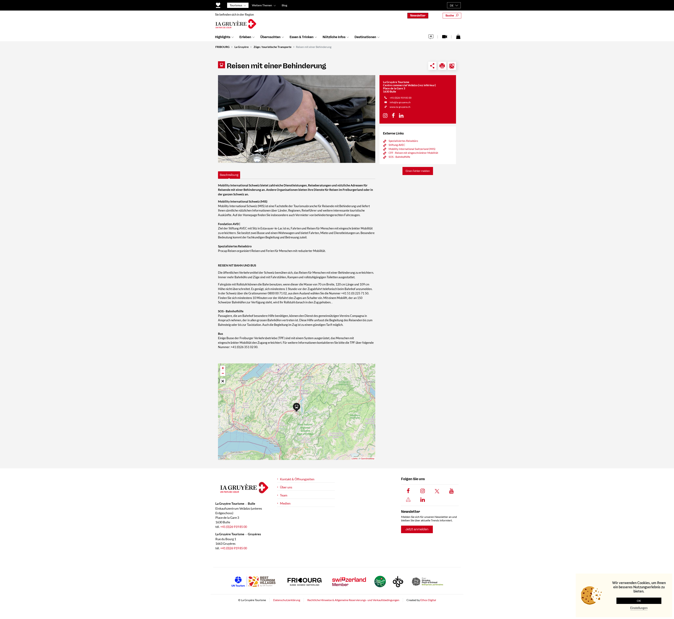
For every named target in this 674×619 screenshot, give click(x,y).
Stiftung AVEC (397, 144)
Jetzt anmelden (416, 529)
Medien (285, 503)
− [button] (223, 373)
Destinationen (365, 37)
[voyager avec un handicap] (296, 119)
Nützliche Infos (334, 37)
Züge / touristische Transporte (273, 46)
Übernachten (270, 37)
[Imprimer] (442, 66)
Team (283, 495)
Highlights (222, 37)
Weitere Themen (262, 5)
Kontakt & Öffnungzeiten (297, 479)
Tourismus (236, 5)
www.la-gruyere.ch (400, 106)
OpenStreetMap (367, 458)
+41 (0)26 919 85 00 (400, 97)
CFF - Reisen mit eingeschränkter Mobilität (413, 152)
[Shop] (458, 36)
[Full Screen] (222, 381)
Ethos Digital (428, 600)
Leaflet (354, 458)
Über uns (286, 487)
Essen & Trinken (301, 37)
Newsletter (417, 15)
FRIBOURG (222, 46)
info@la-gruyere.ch (400, 102)
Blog (284, 5)
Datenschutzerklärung (286, 600)
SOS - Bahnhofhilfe (399, 156)
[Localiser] (452, 66)
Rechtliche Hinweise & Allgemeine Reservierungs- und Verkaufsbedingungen (353, 600)
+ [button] (223, 368)
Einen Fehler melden (418, 171)
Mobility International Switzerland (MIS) (412, 148)
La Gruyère (241, 46)
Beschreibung (229, 175)
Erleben (245, 37)
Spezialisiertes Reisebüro (403, 140)
